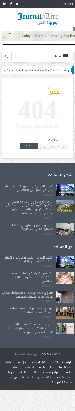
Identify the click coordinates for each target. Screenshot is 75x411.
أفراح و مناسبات (50, 372)
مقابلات (22, 372)
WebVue (46, 354)
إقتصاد (54, 362)
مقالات (41, 367)
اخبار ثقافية (65, 367)
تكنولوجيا (28, 367)
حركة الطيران (44, 377)
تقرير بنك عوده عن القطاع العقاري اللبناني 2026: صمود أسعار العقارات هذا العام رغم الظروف (30, 328)
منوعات (10, 372)
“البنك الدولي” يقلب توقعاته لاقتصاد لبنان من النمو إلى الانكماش (28, 188)
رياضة (16, 367)
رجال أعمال (21, 362)
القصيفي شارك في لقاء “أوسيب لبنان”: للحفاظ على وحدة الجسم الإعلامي (32, 277)
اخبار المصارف (38, 362)
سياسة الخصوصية (62, 382)
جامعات (67, 372)
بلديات (7, 362)
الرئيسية (67, 362)
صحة (51, 367)
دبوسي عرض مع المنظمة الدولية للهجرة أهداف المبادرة (31, 310)
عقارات (34, 372)
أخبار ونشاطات (64, 377)
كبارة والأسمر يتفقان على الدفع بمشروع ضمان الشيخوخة (32, 227)
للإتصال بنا (27, 377)
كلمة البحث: (54, 140)
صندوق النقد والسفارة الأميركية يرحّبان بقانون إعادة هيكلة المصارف (27, 294)
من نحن (13, 377)
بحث (29, 146)
